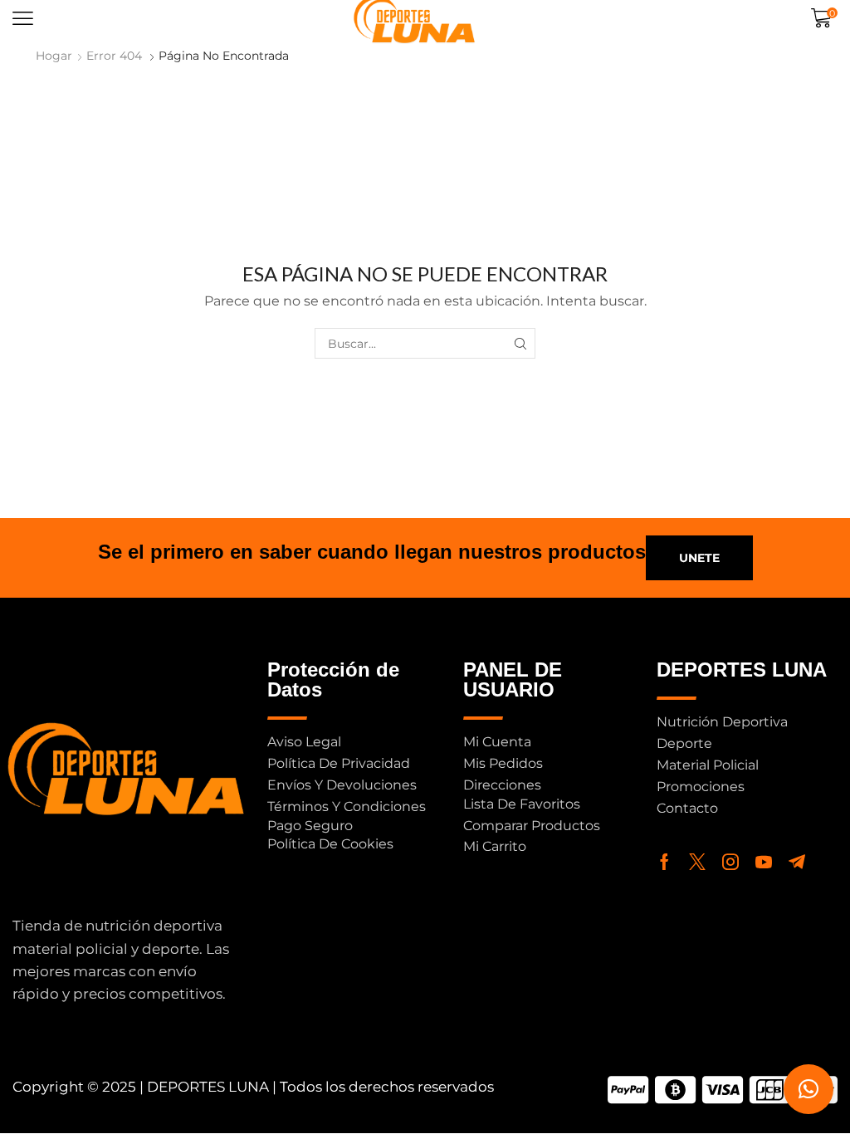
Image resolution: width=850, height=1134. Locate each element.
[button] (22, 18)
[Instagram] (730, 861)
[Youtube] (763, 861)
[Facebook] (664, 861)
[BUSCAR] (520, 343)
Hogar (54, 55)
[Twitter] (697, 861)
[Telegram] (797, 861)
